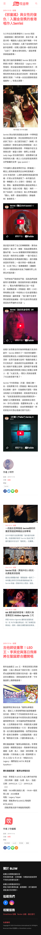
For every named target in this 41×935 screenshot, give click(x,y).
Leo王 (14, 843)
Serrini (6, 486)
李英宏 (21, 843)
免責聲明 (6, 922)
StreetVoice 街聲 (9, 914)
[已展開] (4, 3)
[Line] (12, 491)
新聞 (14, 11)
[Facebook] (5, 491)
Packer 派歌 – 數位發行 (26, 914)
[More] (16, 491)
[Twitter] (9, 491)
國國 (27, 843)
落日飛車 (7, 843)
